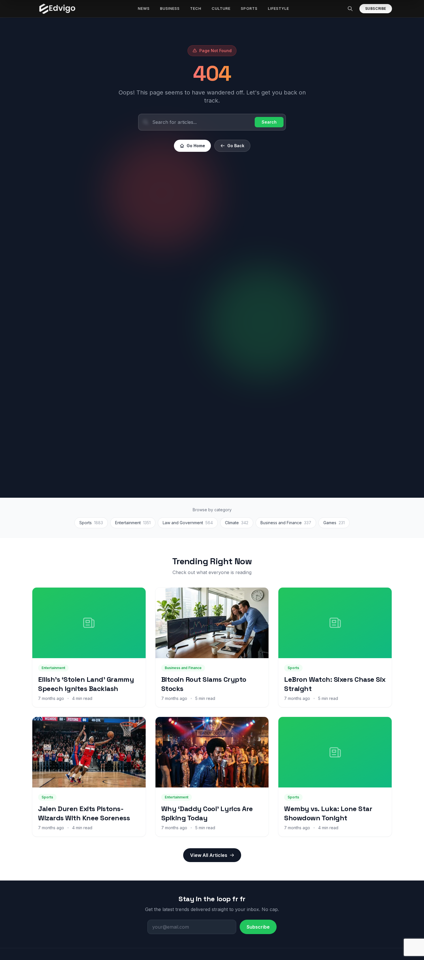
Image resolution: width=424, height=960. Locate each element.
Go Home (196, 145)
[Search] (350, 8)
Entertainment (133, 522)
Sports (91, 522)
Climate (236, 522)
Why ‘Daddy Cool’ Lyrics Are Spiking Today (207, 813)
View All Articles (208, 855)
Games (334, 522)
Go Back (235, 145)
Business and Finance (285, 522)
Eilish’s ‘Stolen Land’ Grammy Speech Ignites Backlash (86, 684)
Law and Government (188, 522)
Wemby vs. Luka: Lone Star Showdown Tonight (328, 813)
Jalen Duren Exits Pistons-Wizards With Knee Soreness (84, 813)
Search (269, 122)
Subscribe (375, 8)
